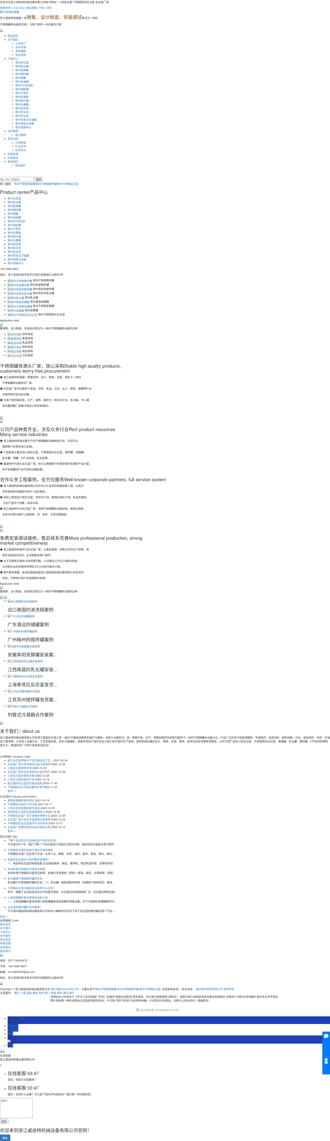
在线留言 (13, 158)
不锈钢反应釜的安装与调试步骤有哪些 (30, 850)
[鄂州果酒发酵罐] (18, 301)
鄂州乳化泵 (22, 116)
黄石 (16, 993)
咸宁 (71, 993)
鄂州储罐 (20, 77)
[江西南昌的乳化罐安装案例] (25, 661)
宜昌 (29, 993)
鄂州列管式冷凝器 (26, 119)
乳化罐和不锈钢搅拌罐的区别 (25, 878)
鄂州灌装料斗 (23, 127)
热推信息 (5, 8)
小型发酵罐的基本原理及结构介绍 (28, 897)
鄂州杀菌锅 (22, 97)
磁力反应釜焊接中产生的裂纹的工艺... (30, 760)
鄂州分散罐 (22, 104)
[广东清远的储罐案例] (21, 616)
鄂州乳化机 (22, 112)
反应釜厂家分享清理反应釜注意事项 (29, 764)
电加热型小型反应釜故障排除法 (27, 812)
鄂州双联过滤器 (24, 123)
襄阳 (35, 993)
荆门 (47, 993)
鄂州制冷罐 (22, 100)
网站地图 (31, 8)
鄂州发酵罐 (22, 70)
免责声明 (228, 989)
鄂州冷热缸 (22, 93)
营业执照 (20, 55)
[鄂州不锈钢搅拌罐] (20, 280)
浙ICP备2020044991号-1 (66, 989)
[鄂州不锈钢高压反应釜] (22, 314)
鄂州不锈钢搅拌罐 (46, 184)
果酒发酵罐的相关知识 (21, 800)
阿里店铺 (13, 154)
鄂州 (41, 993)
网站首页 (13, 36)
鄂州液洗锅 (22, 108)
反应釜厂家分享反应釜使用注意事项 (29, 819)
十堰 (23, 993)
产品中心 (13, 58)
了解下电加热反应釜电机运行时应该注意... (33, 840)
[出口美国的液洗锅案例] (22, 601)
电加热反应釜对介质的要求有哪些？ (29, 859)
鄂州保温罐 (22, 81)
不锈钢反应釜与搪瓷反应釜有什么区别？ (32, 888)
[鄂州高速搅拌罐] (18, 284)
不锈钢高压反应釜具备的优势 (25, 787)
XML (49, 8)
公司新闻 (20, 142)
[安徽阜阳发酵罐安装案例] (24, 646)
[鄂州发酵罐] (16, 310)
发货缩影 (20, 51)
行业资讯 (20, 146)
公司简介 (20, 43)
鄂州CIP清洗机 (24, 85)
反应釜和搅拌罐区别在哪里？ (25, 907)
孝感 (53, 993)
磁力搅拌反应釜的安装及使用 (25, 783)
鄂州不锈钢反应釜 (67, 184)
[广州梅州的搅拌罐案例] (22, 631)
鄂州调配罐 (22, 89)
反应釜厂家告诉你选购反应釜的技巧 (29, 772)
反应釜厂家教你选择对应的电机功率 (29, 827)
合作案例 (13, 131)
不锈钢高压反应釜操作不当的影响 (28, 823)
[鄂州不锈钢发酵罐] (20, 306)
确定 (5, 1138)
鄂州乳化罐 (22, 66)
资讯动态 (13, 138)
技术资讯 (20, 150)
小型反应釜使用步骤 (20, 768)
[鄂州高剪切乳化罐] (20, 293)
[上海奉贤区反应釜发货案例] (25, 676)
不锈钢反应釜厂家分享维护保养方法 (29, 815)
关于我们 (13, 39)
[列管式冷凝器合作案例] (22, 706)
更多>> (12, 791)
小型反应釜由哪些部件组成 (24, 808)
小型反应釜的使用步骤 (21, 775)
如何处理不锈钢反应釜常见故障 (26, 869)
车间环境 (20, 47)
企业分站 (18, 8)
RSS (41, 8)
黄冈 (65, 993)
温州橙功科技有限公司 (209, 989)
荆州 (59, 993)
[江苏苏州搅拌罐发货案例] (24, 691)
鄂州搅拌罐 (22, 74)
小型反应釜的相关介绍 (21, 779)
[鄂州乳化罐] (16, 297)
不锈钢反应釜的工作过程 (23, 804)
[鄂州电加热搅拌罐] (20, 289)
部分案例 (20, 135)
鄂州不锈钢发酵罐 (25, 184)
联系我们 (13, 161)
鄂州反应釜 (22, 62)
